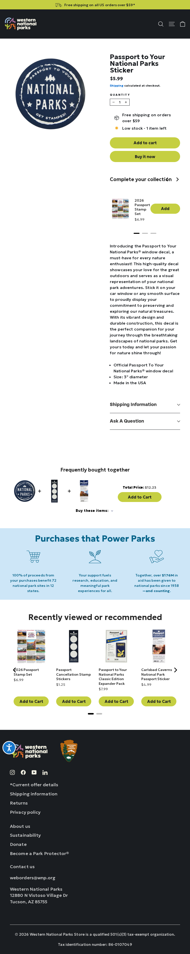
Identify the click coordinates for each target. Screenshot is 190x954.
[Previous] (168, 180)
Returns (19, 803)
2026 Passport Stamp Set (142, 207)
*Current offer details (34, 784)
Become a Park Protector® (39, 853)
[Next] (178, 180)
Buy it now (145, 156)
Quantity (120, 95)
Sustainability (25, 835)
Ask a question (127, 421)
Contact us (22, 866)
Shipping (116, 85)
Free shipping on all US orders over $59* (99, 5)
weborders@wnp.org (33, 878)
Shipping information (133, 404)
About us (20, 826)
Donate (18, 844)
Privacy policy (25, 812)
